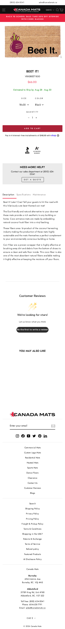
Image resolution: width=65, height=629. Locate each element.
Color (39, 98)
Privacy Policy (32, 513)
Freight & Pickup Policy (32, 523)
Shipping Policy (32, 508)
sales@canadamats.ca (48, 2)
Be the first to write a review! (32, 329)
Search (32, 503)
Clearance (32, 477)
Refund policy (32, 548)
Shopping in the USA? (32, 533)
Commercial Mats (32, 447)
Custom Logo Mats (32, 452)
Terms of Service (32, 543)
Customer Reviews (32, 487)
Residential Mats (32, 457)
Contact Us (32, 482)
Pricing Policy (32, 518)
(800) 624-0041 (17, 2)
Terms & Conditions (32, 528)
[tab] (9, 195)
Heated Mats (32, 462)
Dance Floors (32, 472)
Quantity (32, 112)
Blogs (32, 493)
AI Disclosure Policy (32, 559)
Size (24, 98)
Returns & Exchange (32, 538)
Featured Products (32, 554)
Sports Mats (32, 467)
